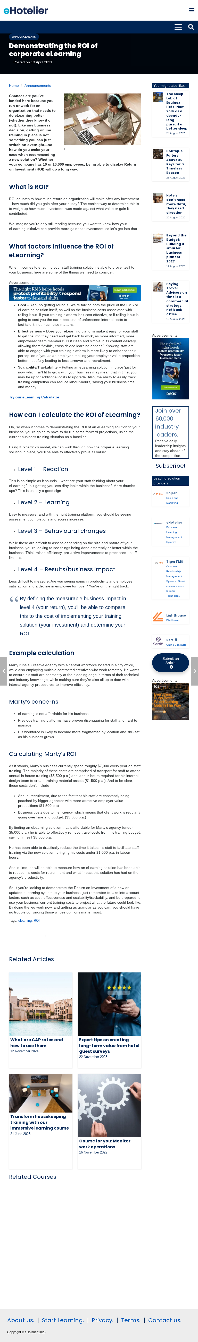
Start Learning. (62, 1320)
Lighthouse (176, 615)
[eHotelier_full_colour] (26, 10)
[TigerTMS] (158, 563)
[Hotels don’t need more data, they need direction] (158, 198)
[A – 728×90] (75, 300)
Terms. (131, 1320)
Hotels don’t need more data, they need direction (176, 204)
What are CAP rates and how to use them (36, 1042)
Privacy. (102, 1320)
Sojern (172, 493)
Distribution (172, 620)
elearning (25, 920)
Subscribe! (171, 466)
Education (172, 527)
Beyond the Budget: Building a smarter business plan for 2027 (176, 248)
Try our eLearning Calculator (34, 397)
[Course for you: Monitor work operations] (109, 1105)
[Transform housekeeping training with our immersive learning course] (40, 1093)
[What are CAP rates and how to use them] (40, 1004)
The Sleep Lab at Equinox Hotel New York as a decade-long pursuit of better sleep (176, 111)
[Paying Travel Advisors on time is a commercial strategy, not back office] (158, 287)
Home (14, 85)
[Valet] (170, 718)
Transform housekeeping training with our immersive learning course (39, 1122)
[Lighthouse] (158, 617)
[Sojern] (158, 494)
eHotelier (174, 522)
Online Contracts (176, 644)
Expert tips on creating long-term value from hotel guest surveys (109, 1045)
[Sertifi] (158, 641)
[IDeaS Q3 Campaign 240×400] (170, 398)
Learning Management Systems (174, 537)
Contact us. (165, 1320)
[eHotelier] (158, 524)
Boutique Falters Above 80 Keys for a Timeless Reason (175, 162)
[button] (191, 10)
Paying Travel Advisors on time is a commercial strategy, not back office (177, 299)
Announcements (37, 85)
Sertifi (171, 640)
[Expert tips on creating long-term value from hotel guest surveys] (109, 1004)
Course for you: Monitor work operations (104, 1144)
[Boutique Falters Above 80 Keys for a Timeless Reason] (158, 154)
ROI (37, 920)
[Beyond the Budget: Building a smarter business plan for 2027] (158, 238)
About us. (20, 1320)
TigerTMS (174, 561)
